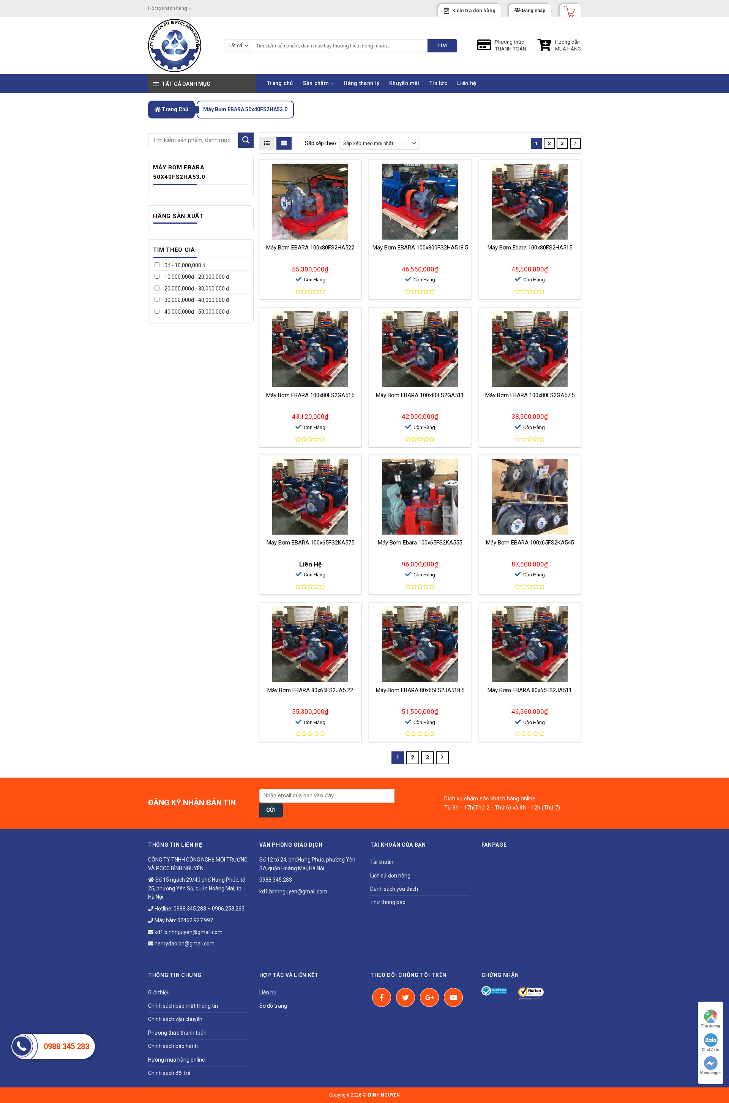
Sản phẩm (316, 83)
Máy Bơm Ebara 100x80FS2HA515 (530, 247)
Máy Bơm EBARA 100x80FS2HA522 (310, 247)
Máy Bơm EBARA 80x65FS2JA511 (530, 690)
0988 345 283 (66, 1046)
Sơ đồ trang (273, 1006)
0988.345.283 (190, 909)
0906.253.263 (228, 909)
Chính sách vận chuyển (175, 1019)
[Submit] (245, 140)
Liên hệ (466, 83)
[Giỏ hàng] (567, 9)
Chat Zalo (711, 1050)
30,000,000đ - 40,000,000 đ (196, 300)
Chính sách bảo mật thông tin (183, 1006)
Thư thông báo (388, 902)
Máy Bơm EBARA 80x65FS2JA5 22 (310, 690)
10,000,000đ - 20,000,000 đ (196, 277)
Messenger (710, 1073)
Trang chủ (280, 83)
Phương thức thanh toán (177, 1033)
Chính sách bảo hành (173, 1046)
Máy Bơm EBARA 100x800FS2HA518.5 (420, 247)
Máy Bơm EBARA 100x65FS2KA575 (310, 542)
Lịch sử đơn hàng (390, 876)
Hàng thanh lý (361, 83)
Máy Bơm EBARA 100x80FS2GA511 (420, 395)
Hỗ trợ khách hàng (167, 8)
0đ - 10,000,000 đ (184, 265)
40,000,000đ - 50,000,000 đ (196, 312)
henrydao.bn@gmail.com (184, 943)
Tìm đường (710, 1026)
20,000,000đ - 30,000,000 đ (196, 289)
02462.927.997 (195, 920)
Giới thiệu (159, 992)
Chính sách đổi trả (169, 1073)
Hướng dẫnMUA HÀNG (568, 45)
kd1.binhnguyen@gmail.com (187, 932)
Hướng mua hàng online (176, 1060)
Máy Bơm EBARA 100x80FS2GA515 (310, 395)
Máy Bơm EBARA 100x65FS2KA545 (530, 542)
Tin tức (438, 83)
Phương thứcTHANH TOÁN (510, 45)
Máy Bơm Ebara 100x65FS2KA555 (420, 542)
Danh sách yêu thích (394, 889)
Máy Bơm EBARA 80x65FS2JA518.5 (420, 690)
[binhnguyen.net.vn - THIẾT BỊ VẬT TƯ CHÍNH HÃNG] (180, 45)
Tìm (442, 45)
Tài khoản (381, 862)
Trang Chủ (174, 109)
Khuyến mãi (404, 83)
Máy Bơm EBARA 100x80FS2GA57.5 (529, 395)
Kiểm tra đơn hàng (473, 10)
